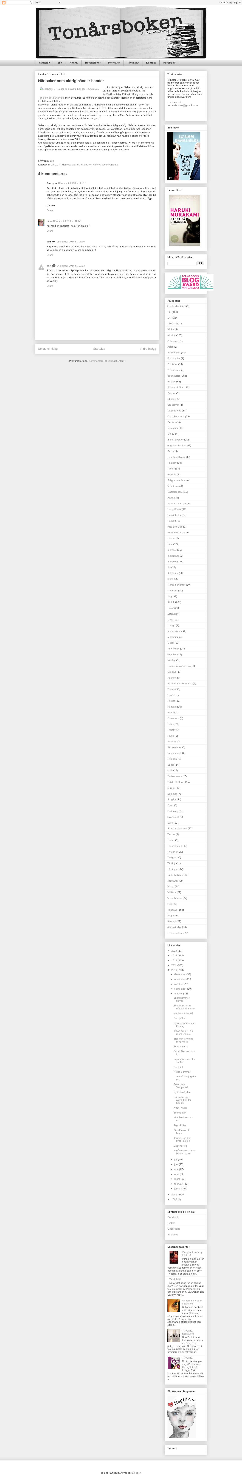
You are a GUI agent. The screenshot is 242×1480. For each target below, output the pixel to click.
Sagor (170, 764)
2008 (174, 1199)
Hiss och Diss (174, 526)
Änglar (171, 915)
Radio (170, 735)
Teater (171, 840)
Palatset (171, 677)
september (180, 988)
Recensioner (92, 62)
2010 (174, 970)
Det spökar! (180, 1018)
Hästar (171, 538)
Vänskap (113, 164)
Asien (170, 346)
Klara (170, 578)
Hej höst (178, 1067)
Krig (169, 596)
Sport (170, 805)
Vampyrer (172, 880)
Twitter (171, 1222)
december (180, 974)
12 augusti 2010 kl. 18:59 (67, 221)
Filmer (171, 468)
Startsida (44, 62)
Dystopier (172, 427)
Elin (60, 62)
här (138, 142)
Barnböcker (173, 352)
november (180, 979)
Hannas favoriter (176, 503)
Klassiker (172, 590)
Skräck (171, 787)
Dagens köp (180, 1145)
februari (179, 1183)
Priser (170, 724)
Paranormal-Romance (179, 683)
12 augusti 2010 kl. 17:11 (72, 183)
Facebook (169, 62)
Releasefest (174, 753)
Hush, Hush (180, 1107)
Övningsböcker (175, 933)
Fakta (170, 451)
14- (53, 164)
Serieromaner (175, 776)
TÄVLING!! (188, 1357)
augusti (178, 993)
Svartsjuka (173, 816)
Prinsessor (173, 718)
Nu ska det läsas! (183, 1013)
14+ (58, 164)
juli (176, 1159)
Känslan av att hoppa (182, 1131)
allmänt (171, 335)
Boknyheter (173, 375)
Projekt (171, 729)
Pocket (171, 700)
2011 (174, 965)
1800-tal (172, 323)
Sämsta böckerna (177, 828)
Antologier (173, 341)
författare (172, 486)
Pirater (171, 695)
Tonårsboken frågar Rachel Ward (185, 1152)
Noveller (172, 654)
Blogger (136, 1472)
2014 (174, 950)
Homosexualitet (70, 164)
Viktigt (170, 886)
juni (176, 1164)
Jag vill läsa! (180, 1125)
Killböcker (86, 164)
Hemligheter (174, 515)
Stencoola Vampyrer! (181, 1086)
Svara (50, 210)
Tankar (171, 834)
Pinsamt (171, 689)
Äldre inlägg (148, 348)
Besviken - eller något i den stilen (184, 1007)
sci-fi (170, 770)
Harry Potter (174, 509)
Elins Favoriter (175, 439)
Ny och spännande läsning (184, 1024)
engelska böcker (176, 445)
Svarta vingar (181, 1046)
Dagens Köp (174, 410)
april (177, 1174)
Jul (169, 567)
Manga (171, 625)
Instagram (173, 555)
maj (176, 1169)
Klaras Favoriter (176, 584)
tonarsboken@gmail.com (182, 105)
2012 (174, 960)
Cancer (171, 393)
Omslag (171, 671)
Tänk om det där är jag (51, 97)
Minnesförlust (174, 631)
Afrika (170, 329)
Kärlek (96, 164)
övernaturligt (174, 927)
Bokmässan (174, 370)
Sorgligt (171, 799)
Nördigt (171, 660)
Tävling (171, 863)
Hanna (74, 62)
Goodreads (173, 1228)
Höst (170, 544)
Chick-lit (171, 398)
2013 (174, 955)
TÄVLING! (175, 1279)
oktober (179, 984)
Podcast (171, 706)
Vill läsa (171, 892)
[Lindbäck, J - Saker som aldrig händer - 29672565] (69, 89)
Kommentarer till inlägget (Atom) (107, 360)
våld (169, 904)
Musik (170, 642)
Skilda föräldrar (175, 782)
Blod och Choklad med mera (183, 1040)
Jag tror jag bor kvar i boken (182, 1139)
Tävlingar (133, 62)
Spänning (172, 811)
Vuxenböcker (174, 898)
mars (177, 1178)
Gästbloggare (175, 491)
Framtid (171, 474)
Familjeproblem (176, 457)
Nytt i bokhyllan (182, 1092)
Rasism (171, 741)
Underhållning (175, 875)
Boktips (171, 381)
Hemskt (171, 520)
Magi (170, 619)
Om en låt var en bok (179, 666)
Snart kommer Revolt (182, 999)
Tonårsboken (174, 846)
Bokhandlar (173, 358)
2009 (174, 1194)
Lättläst (171, 613)
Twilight (171, 857)
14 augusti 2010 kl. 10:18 (71, 265)
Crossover (173, 404)
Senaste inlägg (48, 348)
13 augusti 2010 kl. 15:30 (71, 241)
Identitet (171, 549)
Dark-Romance (175, 416)
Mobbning (173, 636)
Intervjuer (114, 62)
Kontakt (151, 62)
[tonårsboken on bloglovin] (181, 1437)
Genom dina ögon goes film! (192, 1302)
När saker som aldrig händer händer (182, 1100)
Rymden (172, 758)
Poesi (170, 712)
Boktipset (172, 1234)
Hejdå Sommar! (182, 1071)
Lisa (49, 221)
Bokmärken (180, 1112)
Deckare (172, 422)
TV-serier (172, 851)
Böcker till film (175, 387)
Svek (104, 164)
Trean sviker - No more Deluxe (183, 1032)
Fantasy (171, 462)
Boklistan (172, 364)
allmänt (176, 306)
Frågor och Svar (176, 480)
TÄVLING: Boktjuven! (188, 1332)
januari (178, 1188)
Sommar (172, 793)
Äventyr (171, 921)
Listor (170, 607)
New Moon (173, 648)
